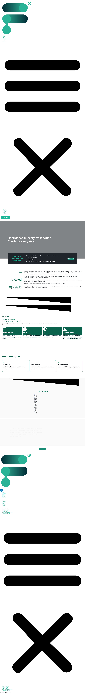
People (4, 38)
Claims (4, 41)
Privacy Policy (5, 510)
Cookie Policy (5, 511)
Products (5, 37)
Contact (3, 497)
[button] (42, 126)
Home (4, 36)
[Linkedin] (1, 490)
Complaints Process (6, 513)
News (4, 40)
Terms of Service (5, 686)
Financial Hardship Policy (7, 512)
